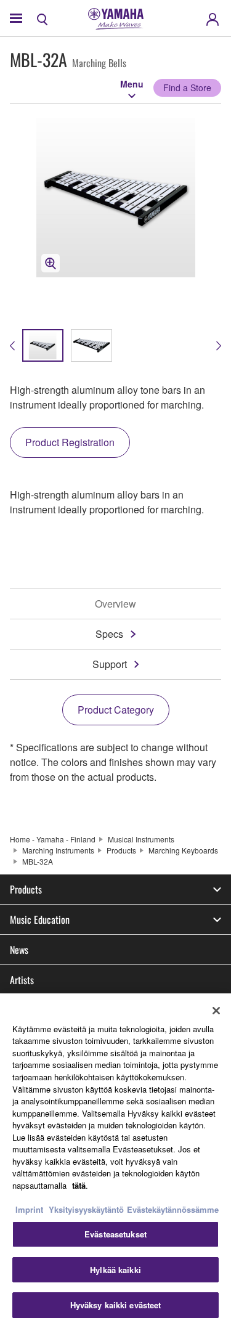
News (19, 949)
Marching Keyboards (183, 850)
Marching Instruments (58, 850)
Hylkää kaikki (115, 1270)
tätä (79, 1185)
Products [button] (26, 889)
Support (109, 664)
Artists (22, 979)
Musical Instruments (141, 839)
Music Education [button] (40, 919)
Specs (109, 634)
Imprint (29, 1209)
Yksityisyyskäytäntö (86, 1209)
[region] (115, 1160)
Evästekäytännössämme (173, 1209)
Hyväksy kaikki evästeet (115, 1305)
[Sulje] (216, 1010)
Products (121, 850)
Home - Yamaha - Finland (52, 839)
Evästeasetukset (115, 1234)
